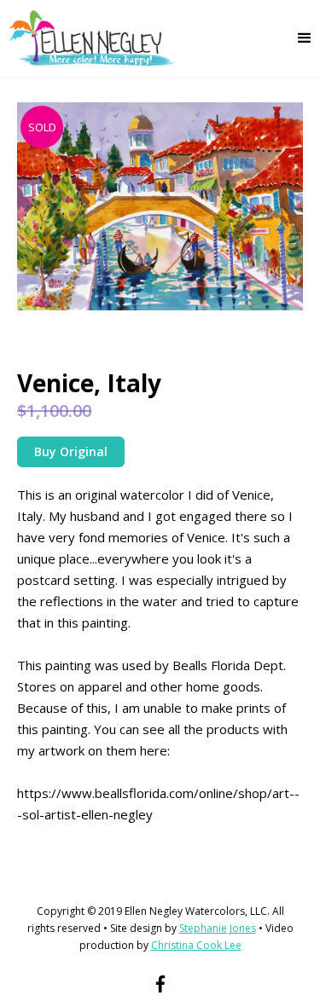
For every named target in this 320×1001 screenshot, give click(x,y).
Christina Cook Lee (196, 945)
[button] (304, 38)
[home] (88, 38)
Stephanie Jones (217, 928)
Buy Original (71, 451)
